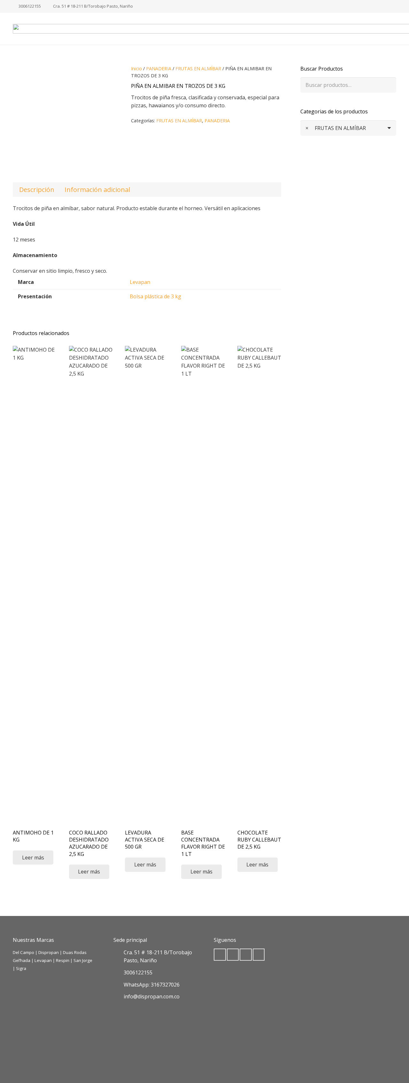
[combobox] (348, 128)
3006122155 (138, 972)
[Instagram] (391, 6)
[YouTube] (246, 955)
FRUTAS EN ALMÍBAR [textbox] (335, 128)
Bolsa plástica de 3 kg (155, 296)
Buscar (388, 84)
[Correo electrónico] (220, 955)
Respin (62, 960)
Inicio (136, 68)
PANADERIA (158, 68)
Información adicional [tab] (97, 189)
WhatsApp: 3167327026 (152, 984)
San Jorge (82, 960)
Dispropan (49, 952)
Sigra (21, 968)
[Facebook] (381, 6)
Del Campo (23, 952)
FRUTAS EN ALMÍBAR (198, 68)
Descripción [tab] (36, 189)
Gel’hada (21, 960)
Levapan (140, 282)
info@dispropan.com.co (152, 996)
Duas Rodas (75, 952)
